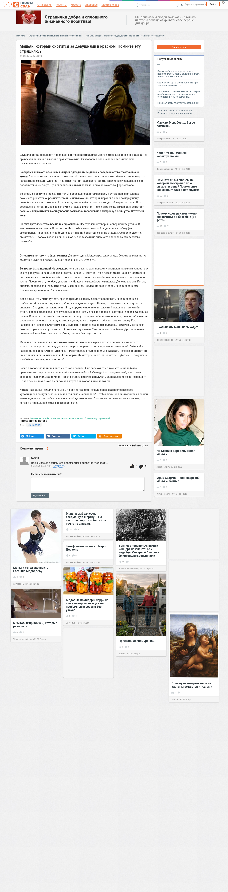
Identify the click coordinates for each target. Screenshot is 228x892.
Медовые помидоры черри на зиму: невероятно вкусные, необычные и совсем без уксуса (87, 605)
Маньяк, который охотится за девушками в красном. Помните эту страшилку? (125, 35)
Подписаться (179, 47)
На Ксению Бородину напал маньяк (176, 452)
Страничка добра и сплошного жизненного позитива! (76, 19)
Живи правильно (165, 169)
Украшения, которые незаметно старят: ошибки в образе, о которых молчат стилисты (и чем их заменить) (179, 94)
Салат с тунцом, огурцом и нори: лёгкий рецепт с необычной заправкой (190, 871)
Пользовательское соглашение (174, 110)
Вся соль (20, 35)
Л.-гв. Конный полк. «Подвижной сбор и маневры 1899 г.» (86, 816)
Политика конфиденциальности (174, 113)
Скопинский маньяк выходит (177, 327)
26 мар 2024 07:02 (41, 465)
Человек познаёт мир (129, 568)
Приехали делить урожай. (137, 640)
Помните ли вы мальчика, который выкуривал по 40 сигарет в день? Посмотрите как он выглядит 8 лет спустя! (178, 184)
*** (158, 64)
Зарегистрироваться (195, 4)
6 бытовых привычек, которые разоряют (35, 624)
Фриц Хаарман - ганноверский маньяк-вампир (178, 479)
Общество (34, 425)
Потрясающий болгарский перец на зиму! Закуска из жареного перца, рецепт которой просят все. (31, 729)
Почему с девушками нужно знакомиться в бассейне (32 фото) (177, 217)
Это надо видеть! (165, 232)
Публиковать (40, 495)
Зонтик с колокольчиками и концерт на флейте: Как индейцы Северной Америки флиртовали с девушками (139, 550)
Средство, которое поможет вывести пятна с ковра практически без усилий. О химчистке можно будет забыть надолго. (191, 802)
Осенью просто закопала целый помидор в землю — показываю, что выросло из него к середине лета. (191, 743)
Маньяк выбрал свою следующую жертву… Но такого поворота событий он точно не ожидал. (86, 518)
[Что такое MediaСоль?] (223, 2)
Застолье (70, 622)
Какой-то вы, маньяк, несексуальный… (172, 154)
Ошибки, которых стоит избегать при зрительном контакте (177, 84)
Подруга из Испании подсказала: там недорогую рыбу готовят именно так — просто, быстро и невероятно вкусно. (86, 720)
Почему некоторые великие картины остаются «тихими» (191, 684)
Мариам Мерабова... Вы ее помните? (176, 124)
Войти (213, 4)
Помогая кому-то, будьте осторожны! (178, 102)
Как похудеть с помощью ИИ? (34, 789)
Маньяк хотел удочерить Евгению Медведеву (30, 569)
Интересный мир (165, 202)
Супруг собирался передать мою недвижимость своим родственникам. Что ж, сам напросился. (178, 73)
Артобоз (161, 466)
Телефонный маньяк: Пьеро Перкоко (85, 547)
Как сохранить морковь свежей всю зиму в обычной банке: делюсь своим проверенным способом (141, 815)
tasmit (35, 458)
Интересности (163, 138)
